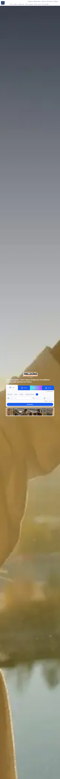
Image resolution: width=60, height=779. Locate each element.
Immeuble (21, 394)
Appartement (10, 394)
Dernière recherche (50, 391)
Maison (16, 394)
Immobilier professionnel (29, 394)
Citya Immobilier (45, 4)
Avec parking (51, 401)
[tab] (12, 387)
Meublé (46, 401)
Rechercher (30, 404)
